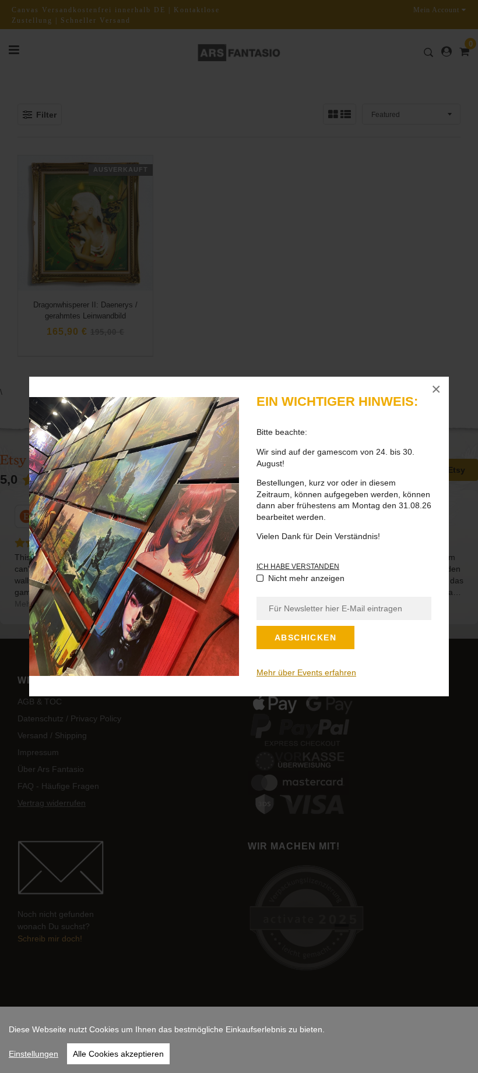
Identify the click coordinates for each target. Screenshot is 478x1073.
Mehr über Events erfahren (306, 672)
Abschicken (305, 637)
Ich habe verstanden (297, 566)
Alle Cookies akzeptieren (118, 1053)
